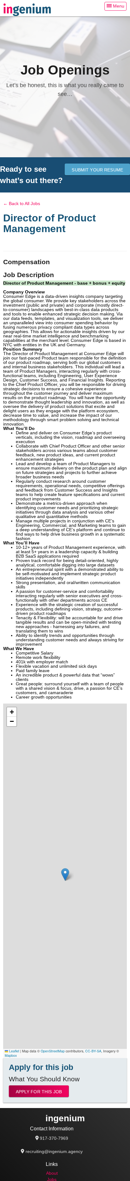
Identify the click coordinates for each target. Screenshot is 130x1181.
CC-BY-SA (93, 1051)
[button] (65, 874)
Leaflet (13, 1051)
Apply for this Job (39, 1091)
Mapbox (11, 1055)
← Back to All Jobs (21, 203)
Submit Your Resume (97, 169)
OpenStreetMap (53, 1051)
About (52, 1173)
